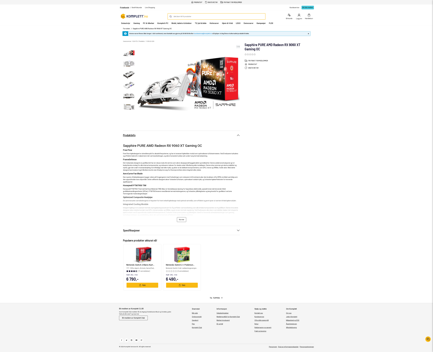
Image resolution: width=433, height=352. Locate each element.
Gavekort (195, 320)
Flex (193, 324)
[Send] (170, 16)
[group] (188, 84)
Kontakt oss (259, 313)
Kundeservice (259, 317)
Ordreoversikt (197, 317)
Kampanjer (261, 23)
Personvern (273, 347)
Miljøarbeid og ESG (292, 320)
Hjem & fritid (227, 23)
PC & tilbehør (148, 23)
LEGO (238, 23)
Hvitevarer (214, 23)
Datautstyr (125, 23)
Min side (195, 313)
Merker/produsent (223, 320)
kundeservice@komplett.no (203, 33)
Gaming (136, 23)
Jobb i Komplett (291, 317)
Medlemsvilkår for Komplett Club (228, 317)
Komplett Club (197, 327)
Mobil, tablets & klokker (182, 23)
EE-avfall (220, 324)
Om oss (288, 313)
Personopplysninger (307, 347)
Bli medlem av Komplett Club (133, 318)
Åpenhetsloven (291, 324)
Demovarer (248, 23)
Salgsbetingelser (223, 313)
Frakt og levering (260, 331)
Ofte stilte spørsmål (262, 320)
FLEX (271, 23)
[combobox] (216, 16)
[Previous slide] (138, 84)
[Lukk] (308, 33)
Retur (256, 324)
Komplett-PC (162, 23)
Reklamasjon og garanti (263, 327)
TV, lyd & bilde (200, 23)
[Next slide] (238, 84)
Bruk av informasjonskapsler (288, 347)
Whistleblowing (291, 327)
